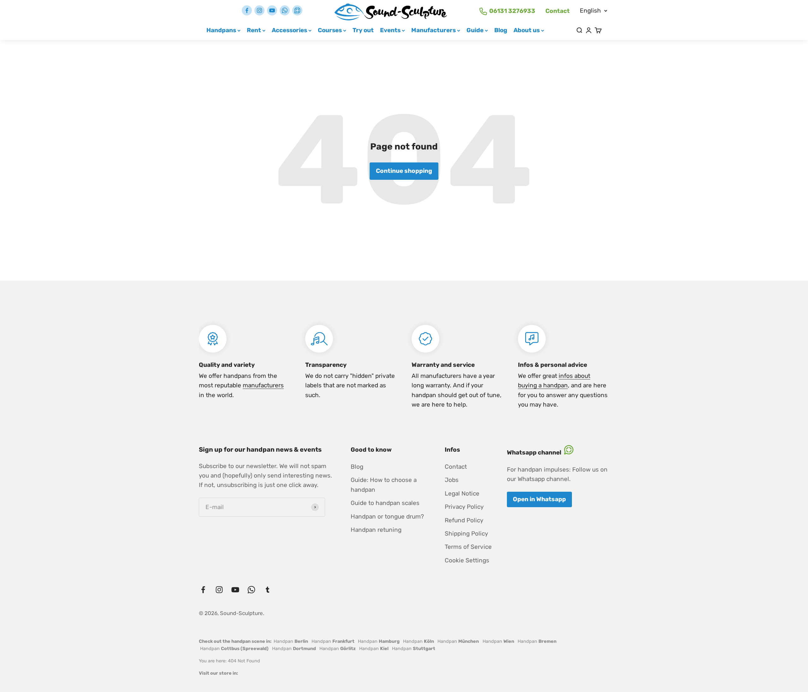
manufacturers (263, 385)
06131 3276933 (512, 11)
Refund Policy (464, 520)
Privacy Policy (464, 506)
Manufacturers (433, 30)
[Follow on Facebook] (247, 10)
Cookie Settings (467, 560)
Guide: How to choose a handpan (384, 484)
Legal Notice (462, 493)
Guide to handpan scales (385, 503)
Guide (475, 30)
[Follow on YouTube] (272, 10)
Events (390, 30)
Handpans (221, 30)
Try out (363, 30)
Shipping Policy (466, 533)
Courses (330, 30)
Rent (254, 30)
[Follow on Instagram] (259, 10)
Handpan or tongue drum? (387, 516)
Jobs (452, 480)
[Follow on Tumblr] (297, 10)
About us (527, 30)
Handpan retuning (376, 529)
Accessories (289, 30)
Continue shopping (404, 170)
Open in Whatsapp (539, 499)
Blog (500, 30)
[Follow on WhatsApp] (285, 10)
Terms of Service (468, 546)
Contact (557, 11)
